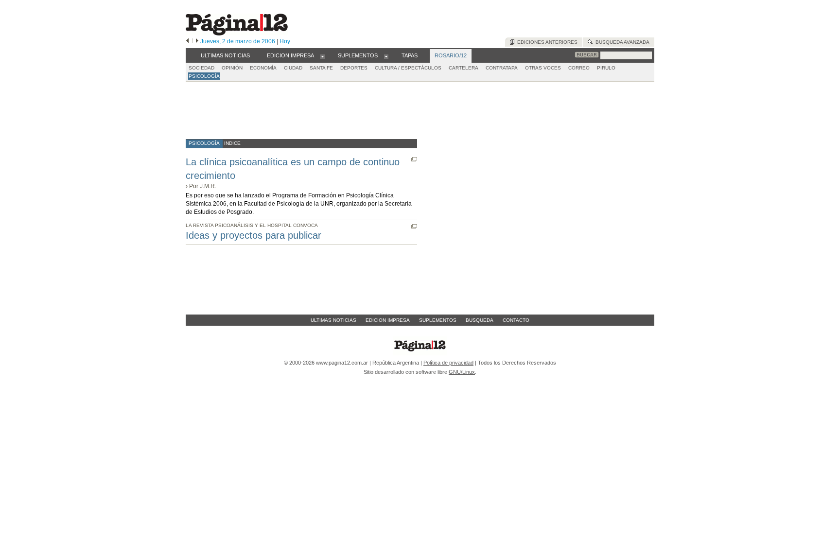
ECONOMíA (263, 67)
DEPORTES (354, 67)
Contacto (516, 320)
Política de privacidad (448, 363)
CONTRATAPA (502, 67)
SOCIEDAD (201, 67)
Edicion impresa (388, 320)
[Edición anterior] (187, 41)
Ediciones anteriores (546, 42)
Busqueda (479, 320)
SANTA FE (321, 67)
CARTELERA (463, 67)
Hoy (285, 41)
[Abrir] (322, 56)
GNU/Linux (462, 372)
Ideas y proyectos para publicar (253, 235)
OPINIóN (232, 67)
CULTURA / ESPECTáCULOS (408, 67)
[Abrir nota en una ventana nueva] (414, 159)
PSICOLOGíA (204, 76)
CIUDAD (293, 67)
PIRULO (606, 67)
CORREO (579, 67)
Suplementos (437, 320)
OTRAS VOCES (543, 67)
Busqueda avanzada (621, 42)
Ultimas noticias (333, 320)
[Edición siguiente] (197, 41)
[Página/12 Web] (237, 33)
